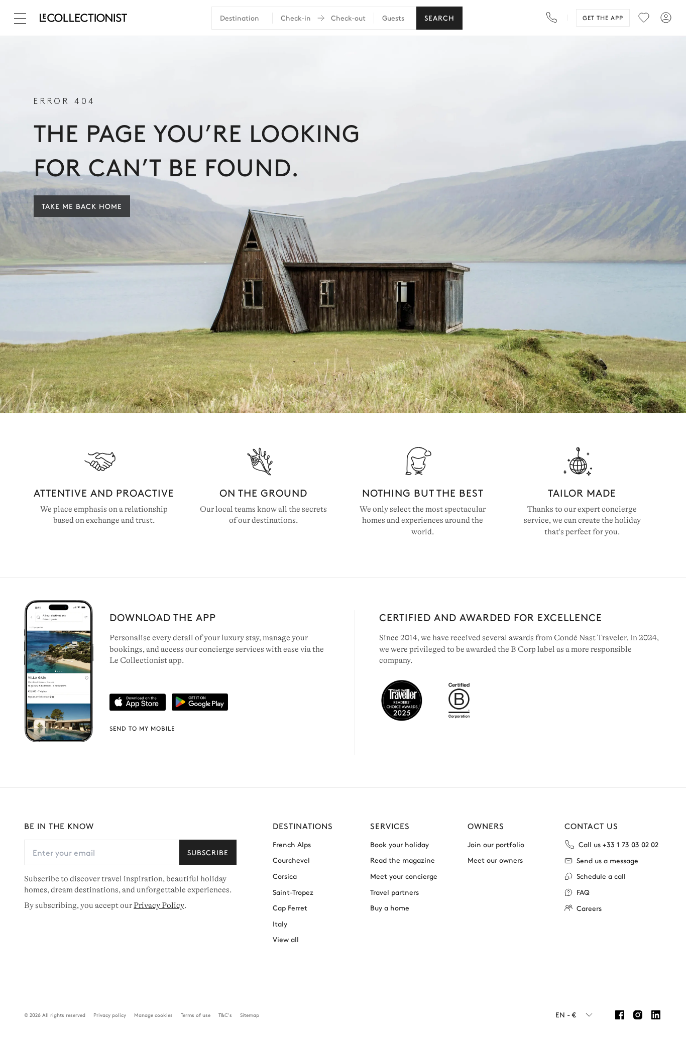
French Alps (292, 844)
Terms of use (195, 1014)
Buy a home (389, 907)
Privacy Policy (159, 905)
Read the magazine (402, 860)
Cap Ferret (290, 907)
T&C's (225, 1014)
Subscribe (207, 852)
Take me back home (82, 206)
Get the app (603, 18)
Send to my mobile (142, 728)
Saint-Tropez (293, 892)
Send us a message (607, 860)
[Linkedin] (656, 1015)
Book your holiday (399, 844)
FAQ (583, 892)
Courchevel (291, 860)
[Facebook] (620, 1015)
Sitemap (249, 1014)
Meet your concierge (403, 876)
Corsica (285, 876)
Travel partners (394, 892)
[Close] (22, 18)
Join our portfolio (496, 844)
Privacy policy (109, 1014)
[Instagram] (638, 1015)
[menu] (644, 18)
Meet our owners (495, 860)
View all (286, 939)
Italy (280, 924)
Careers (589, 908)
